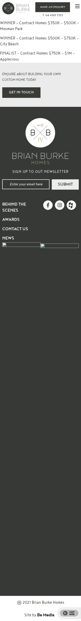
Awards (11, 219)
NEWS (8, 238)
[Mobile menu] (77, 6)
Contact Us (15, 229)
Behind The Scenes (14, 207)
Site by (39, 615)
